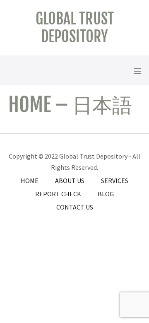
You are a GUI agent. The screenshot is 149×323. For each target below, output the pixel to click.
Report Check (58, 194)
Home (29, 180)
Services (114, 180)
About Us (69, 180)
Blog (106, 194)
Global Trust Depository (75, 28)
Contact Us (74, 207)
